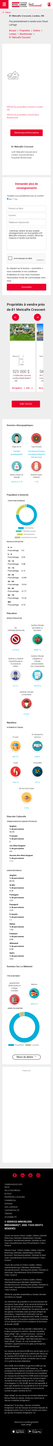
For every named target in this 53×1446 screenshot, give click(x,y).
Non (10, 199)
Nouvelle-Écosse (16, 1243)
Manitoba (17, 1238)
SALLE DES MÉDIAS (12, 1190)
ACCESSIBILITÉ (11, 1217)
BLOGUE (8, 1194)
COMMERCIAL (10, 1200)
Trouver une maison (12, 1236)
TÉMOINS (8, 1213)
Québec (29, 1236)
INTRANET (9, 1204)
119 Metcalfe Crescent (22, 375)
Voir (28, 388)
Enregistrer (17, 388)
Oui (15, 199)
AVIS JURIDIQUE (11, 1207)
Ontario (22, 1236)
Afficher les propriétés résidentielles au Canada (21, 1294)
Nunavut (8, 1246)
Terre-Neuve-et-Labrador (22, 1241)
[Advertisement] (26, 1117)
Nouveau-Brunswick (12, 1270)
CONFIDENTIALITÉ (12, 1210)
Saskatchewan (28, 1238)
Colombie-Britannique (12, 1268)
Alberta (35, 1236)
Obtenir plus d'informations (26, 133)
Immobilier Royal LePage (27, 5)
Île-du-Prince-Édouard (31, 1243)
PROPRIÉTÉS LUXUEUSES (15, 1197)
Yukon (42, 1243)
